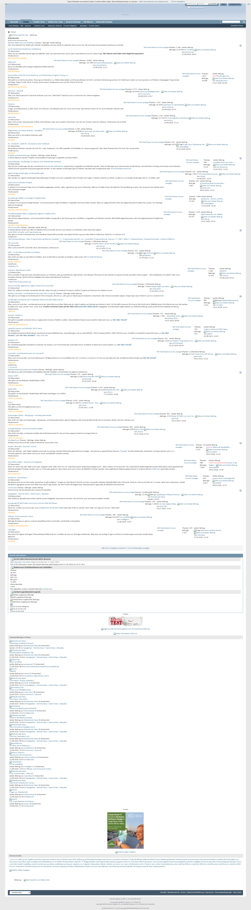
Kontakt (163, 892)
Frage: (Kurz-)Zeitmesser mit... (194, 144)
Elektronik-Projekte (104, 22)
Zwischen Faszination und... (19, 736)
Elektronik (12, 62)
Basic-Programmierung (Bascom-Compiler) (43, 239)
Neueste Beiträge (73, 22)
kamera (172, 862)
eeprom (30, 862)
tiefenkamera (80, 866)
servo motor (156, 864)
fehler (60, 862)
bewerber (172, 859)
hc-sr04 (131, 862)
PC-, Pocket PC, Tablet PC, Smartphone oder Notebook (28, 144)
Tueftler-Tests (39, 22)
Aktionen (28, 26)
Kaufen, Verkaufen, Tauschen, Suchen (22, 447)
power (69, 864)
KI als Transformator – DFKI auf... (21, 774)
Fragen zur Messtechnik (18, 792)
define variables (217, 859)
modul (34, 864)
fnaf (97, 862)
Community (12, 488)
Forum (26, 22)
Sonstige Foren (13, 440)
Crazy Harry (28, 692)
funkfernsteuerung (111, 862)
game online (123, 862)
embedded (45, 862)
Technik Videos (94, 26)
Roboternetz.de (173, 892)
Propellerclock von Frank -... (224, 162)
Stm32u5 (149, 253)
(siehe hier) (156, 469)
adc (26, 859)
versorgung (137, 866)
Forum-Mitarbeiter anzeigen (138, 548)
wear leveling (154, 866)
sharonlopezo (29, 711)
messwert (233, 862)
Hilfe (223, 4)
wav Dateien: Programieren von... (182, 341)
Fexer (26, 683)
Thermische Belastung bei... (103, 63)
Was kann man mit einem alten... (93, 131)
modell (20, 864)
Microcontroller (14, 227)
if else (145, 862)
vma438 (145, 866)
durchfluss (22, 862)
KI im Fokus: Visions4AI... (18, 699)
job (158, 862)
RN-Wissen (88, 22)
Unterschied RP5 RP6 (90, 377)
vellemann (105, 866)
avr (110, 859)
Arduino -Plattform (15, 315)
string (33, 866)
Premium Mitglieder (70, 26)
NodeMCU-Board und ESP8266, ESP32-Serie (25, 328)
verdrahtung (114, 866)
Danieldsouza (29, 748)
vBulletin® (122, 902)
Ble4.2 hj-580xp (188, 50)
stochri (26, 674)
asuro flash (72, 859)
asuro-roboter (62, 859)
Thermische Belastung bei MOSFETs (22, 708)
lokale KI (223, 271)
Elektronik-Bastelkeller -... (222, 447)
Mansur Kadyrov (30, 757)
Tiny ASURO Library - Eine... (89, 403)
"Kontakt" (123, 451)
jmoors (26, 804)
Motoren (11, 104)
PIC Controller (13, 243)
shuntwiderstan (167, 864)
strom (38, 866)
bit (186, 859)
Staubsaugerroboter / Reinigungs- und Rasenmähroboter (30, 415)
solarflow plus (212, 864)
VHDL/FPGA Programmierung (19, 282)
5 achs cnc (13, 859)
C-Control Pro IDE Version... (204, 354)
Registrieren (235, 4)
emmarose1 (47, 589)
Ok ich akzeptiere (178, 2)
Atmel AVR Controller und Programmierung (24, 232)
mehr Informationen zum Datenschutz (153, 2)
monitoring (41, 864)
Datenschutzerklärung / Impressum (200, 892)
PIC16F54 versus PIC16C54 (106, 244)
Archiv (183, 892)
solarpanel (20, 866)
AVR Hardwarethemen (16, 239)
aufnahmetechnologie (93, 859)
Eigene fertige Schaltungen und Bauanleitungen (26, 173)
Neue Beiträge (14, 26)
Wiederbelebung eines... (230, 300)
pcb (65, 864)
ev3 (55, 862)
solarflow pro (223, 864)
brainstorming (193, 859)
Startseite (14, 22)
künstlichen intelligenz (192, 862)
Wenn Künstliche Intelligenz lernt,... (22, 727)
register (87, 864)
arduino (53, 859)
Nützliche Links (39, 26)
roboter (103, 864)
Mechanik (12, 117)
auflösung (80, 859)
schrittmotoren (134, 864)
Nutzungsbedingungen (223, 892)
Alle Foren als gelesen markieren (114, 548)
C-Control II (12, 367)
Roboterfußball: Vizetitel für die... (22, 653)
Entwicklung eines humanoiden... (212, 183)
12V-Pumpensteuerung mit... (208, 174)
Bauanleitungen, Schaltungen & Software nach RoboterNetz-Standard (34, 162)
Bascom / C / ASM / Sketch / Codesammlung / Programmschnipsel (133, 239)
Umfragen (12, 530)
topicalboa (28, 776)
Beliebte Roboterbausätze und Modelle (23, 370)
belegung (164, 859)
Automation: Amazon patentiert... (22, 681)
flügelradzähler (89, 862)
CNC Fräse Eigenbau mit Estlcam (176, 118)
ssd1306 (27, 866)
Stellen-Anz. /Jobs (55, 22)
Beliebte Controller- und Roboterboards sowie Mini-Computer (31, 293)
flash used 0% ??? (77, 862)
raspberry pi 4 (78, 864)
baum (158, 859)
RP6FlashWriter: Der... (112, 390)
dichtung (227, 859)
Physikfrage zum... (223, 76)
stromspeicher (46, 866)
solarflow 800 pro (185, 864)
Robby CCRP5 (13, 376)
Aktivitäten (83, 26)
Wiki (123, 234)
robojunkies (94, 864)
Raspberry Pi (13, 266)
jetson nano (152, 862)
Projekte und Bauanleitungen (19, 155)
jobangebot (164, 862)
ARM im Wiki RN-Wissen (93, 257)
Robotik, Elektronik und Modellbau (21, 43)
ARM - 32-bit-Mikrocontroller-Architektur (24, 252)
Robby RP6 (12, 389)
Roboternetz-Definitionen (54, 166)
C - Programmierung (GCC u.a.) (72, 239)
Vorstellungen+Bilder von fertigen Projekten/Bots (26, 198)
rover (126, 864)
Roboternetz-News (31, 646)
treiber (87, 866)
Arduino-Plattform (167, 239)
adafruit (21, 859)
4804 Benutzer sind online (20, 562)
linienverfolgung (222, 862)
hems (137, 862)
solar (175, 864)
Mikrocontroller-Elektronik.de (86, 307)
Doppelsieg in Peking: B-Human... (168, 495)
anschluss (38, 859)
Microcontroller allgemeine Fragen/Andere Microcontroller (31, 286)
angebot (31, 859)
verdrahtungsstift (125, 866)
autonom (105, 859)
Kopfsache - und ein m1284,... (212, 199)
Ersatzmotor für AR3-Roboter (173, 105)
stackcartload (29, 794)
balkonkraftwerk (149, 859)
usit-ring (97, 866)
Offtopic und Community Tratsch (20, 516)
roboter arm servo (113, 864)
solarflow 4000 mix (199, 864)
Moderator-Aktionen (55, 26)
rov (122, 864)
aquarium (46, 859)
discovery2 (13, 862)
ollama (52, 864)
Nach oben (237, 892)
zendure (162, 866)
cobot (201, 859)
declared (207, 859)
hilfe (140, 862)
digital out (235, 859)
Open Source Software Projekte (20, 183)
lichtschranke (207, 862)
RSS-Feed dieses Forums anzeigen (156, 47)
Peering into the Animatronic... (21, 755)
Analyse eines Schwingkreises (224, 478)
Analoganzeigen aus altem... (160, 286)
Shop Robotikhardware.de (121, 169)
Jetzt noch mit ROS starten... (211, 530)
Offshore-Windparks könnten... (21, 718)
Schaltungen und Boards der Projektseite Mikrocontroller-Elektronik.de (35, 300)
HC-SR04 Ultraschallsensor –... (20, 746)
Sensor (148, 864)
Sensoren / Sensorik (15, 91)
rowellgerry (28, 767)
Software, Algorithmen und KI (19, 270)
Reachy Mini (139, 429)
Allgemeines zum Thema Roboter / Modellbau (25, 131)
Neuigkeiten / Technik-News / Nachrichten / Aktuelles (28, 494)
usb (92, 866)
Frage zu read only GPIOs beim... (216, 329)
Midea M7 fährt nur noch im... (183, 416)
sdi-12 (142, 864)
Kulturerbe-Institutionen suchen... (22, 783)
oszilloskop (59, 864)
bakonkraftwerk (136, 859)
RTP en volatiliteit (123, 517)
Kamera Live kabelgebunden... (149, 92)
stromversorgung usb (60, 866)
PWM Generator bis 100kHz (212, 214)
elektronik (37, 862)
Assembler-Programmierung (96, 239)
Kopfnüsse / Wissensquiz (17, 478)
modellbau (27, 864)
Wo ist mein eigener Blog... (167, 504)
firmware (66, 862)
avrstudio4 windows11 (121, 859)
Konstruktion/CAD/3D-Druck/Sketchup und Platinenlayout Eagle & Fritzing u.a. (38, 75)
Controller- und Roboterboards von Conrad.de (26, 353)
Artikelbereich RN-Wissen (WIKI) (50, 508)
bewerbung (180, 859)
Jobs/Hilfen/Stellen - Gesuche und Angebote (25, 462)
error (52, 862)
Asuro (10, 402)
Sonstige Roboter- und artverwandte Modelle (25, 429)
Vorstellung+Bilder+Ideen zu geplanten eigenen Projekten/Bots (31, 214)
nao (47, 864)
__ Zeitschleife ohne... (173, 316)
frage (101, 862)
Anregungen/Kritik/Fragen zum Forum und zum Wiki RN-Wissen (32, 503)
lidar (214, 862)
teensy (71, 866)
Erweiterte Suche (237, 25)
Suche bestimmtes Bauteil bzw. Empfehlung (24, 49)
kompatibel (179, 862)
